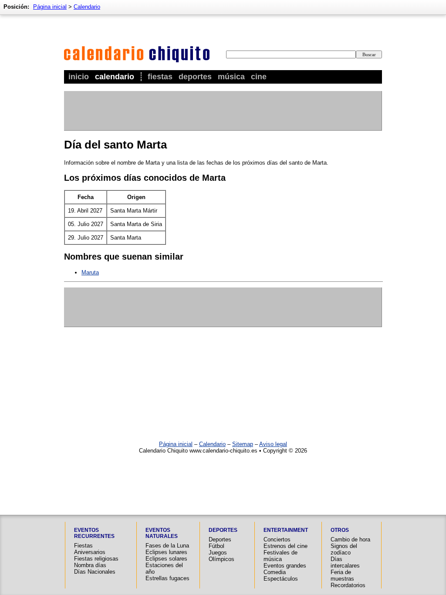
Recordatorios (348, 585)
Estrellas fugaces (167, 578)
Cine (259, 76)
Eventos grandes (285, 565)
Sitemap (242, 444)
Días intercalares (345, 562)
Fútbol (216, 546)
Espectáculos (281, 578)
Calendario (114, 76)
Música (231, 76)
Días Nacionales (94, 571)
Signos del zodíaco (344, 549)
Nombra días (90, 565)
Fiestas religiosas (96, 558)
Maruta (90, 272)
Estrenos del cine (285, 546)
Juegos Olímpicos (221, 555)
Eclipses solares (166, 558)
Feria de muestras (342, 575)
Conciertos (277, 539)
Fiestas (160, 76)
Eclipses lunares (166, 552)
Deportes (195, 76)
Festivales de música (280, 555)
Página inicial (50, 6)
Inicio (78, 76)
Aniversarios (89, 552)
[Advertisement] (222, 110)
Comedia (275, 572)
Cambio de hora (350, 539)
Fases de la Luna (167, 545)
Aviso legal (273, 444)
